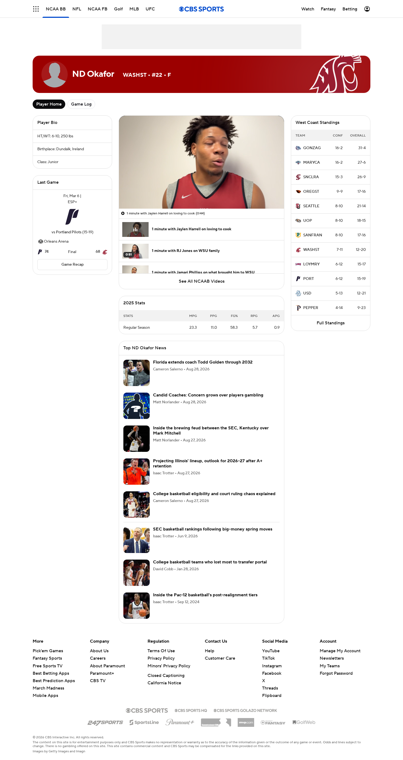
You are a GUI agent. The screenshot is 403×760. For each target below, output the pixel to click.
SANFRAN (312, 235)
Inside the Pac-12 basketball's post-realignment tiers (205, 601)
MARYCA (311, 162)
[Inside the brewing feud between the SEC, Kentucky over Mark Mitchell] (136, 445)
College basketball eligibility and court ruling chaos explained (214, 500)
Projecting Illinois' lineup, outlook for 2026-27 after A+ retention (208, 470)
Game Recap (72, 264)
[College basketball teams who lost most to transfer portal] (136, 579)
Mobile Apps (45, 702)
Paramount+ (102, 680)
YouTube (271, 657)
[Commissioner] (216, 727)
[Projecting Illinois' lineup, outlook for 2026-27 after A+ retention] (136, 478)
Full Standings (331, 323)
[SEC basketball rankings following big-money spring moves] (136, 546)
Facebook (271, 680)
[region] (201, 162)
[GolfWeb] (304, 729)
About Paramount (107, 672)
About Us (99, 657)
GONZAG (312, 148)
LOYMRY (311, 264)
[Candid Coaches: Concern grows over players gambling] (136, 412)
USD (307, 293)
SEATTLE (311, 206)
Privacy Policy (161, 665)
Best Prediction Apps (54, 687)
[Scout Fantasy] (273, 728)
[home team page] (72, 217)
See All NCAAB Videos (202, 281)
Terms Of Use (161, 657)
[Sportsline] (144, 728)
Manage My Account (340, 657)
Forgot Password (336, 680)
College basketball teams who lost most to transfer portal (210, 568)
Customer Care (220, 665)
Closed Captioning (166, 682)
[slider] (201, 192)
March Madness (48, 694)
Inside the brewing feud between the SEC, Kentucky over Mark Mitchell (211, 437)
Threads (270, 694)
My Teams (330, 672)
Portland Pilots (68, 232)
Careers (98, 665)
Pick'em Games (48, 657)
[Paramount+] (180, 727)
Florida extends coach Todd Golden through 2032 (202, 369)
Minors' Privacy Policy (168, 672)
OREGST (311, 191)
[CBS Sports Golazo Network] (245, 716)
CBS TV (98, 687)
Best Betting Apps (51, 680)
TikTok (268, 665)
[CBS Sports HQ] (191, 716)
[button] (128, 201)
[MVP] (246, 727)
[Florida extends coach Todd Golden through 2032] (136, 379)
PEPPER (310, 307)
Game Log (81, 104)
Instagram (272, 672)
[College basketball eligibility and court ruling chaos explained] (136, 511)
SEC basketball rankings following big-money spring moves (212, 535)
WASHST (311, 249)
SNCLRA (311, 177)
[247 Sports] (105, 728)
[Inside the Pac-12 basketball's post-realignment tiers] (136, 612)
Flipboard (272, 702)
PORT (308, 278)
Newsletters (332, 665)
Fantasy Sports (47, 665)
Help (209, 657)
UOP (307, 220)
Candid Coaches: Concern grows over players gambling (208, 401)
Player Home (49, 104)
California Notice (164, 689)
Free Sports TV (48, 672)
